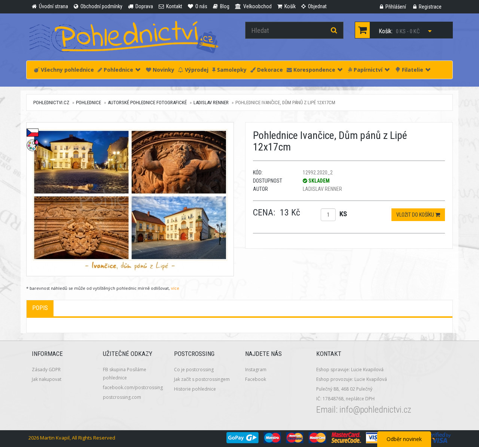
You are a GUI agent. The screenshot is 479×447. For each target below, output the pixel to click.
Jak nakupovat (46, 379)
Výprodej (195, 69)
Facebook (255, 379)
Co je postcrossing (194, 369)
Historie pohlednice (195, 389)
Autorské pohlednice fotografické (147, 102)
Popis (40, 307)
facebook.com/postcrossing (133, 387)
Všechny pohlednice (66, 69)
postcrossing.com (122, 397)
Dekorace (269, 69)
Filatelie (411, 69)
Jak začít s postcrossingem (202, 379)
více (175, 288)
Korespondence (313, 69)
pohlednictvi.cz (51, 102)
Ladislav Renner (211, 102)
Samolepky (231, 69)
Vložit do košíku (415, 215)
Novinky (162, 69)
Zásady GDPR (46, 369)
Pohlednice (117, 69)
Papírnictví (367, 69)
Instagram (255, 369)
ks (343, 213)
